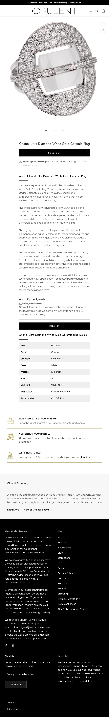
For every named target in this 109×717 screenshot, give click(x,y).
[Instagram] (13, 645)
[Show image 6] (63, 130)
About (61, 537)
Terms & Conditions (69, 598)
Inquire (54, 326)
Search (62, 588)
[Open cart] (103, 11)
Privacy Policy (65, 573)
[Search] (97, 10)
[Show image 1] (46, 130)
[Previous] (40, 130)
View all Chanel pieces (36, 509)
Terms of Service (67, 604)
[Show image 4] (56, 130)
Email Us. (86, 457)
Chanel (55, 352)
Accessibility (64, 547)
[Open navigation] (6, 11)
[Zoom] (102, 23)
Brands (62, 542)
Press (61, 568)
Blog (60, 552)
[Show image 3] (53, 130)
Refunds (62, 583)
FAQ (60, 563)
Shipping (63, 593)
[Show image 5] (59, 130)
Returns (62, 578)
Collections (64, 558)
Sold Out (54, 153)
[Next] (68, 130)
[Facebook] (6, 645)
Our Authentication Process (73, 609)
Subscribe (16, 684)
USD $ (9, 702)
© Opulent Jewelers (14, 709)
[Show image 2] (49, 130)
